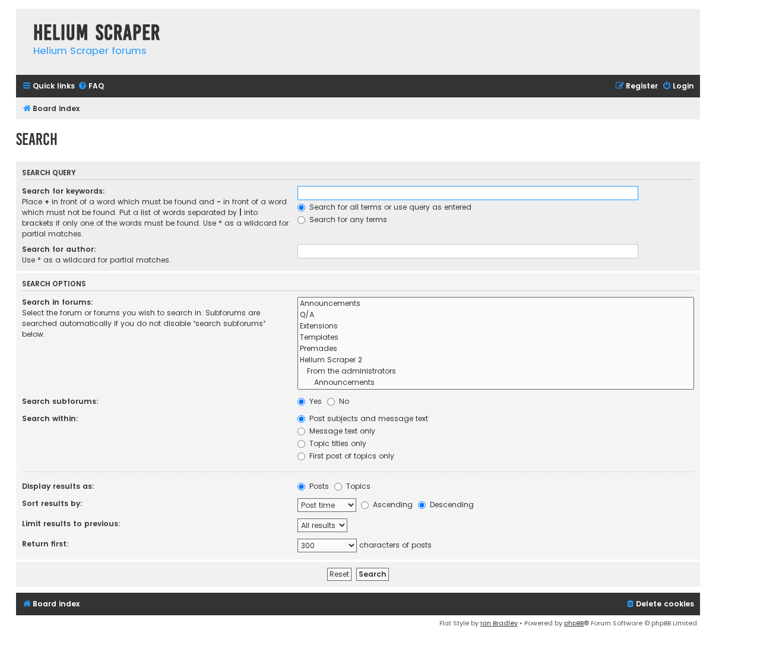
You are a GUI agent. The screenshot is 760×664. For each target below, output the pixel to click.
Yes (314, 401)
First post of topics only (350, 456)
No (343, 401)
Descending (451, 504)
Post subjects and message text (367, 418)
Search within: (50, 418)
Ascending (391, 504)
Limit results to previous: (71, 523)
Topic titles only (336, 443)
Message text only (341, 431)
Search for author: (59, 249)
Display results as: (58, 486)
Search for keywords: (63, 191)
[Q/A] (496, 315)
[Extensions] (496, 326)
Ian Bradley (499, 623)
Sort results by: (52, 503)
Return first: (45, 544)
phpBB (574, 623)
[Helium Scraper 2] (496, 360)
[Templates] (496, 337)
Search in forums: (57, 302)
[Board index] (21, 20)
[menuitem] (91, 86)
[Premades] (496, 349)
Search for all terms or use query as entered (389, 207)
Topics (357, 486)
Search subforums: (60, 401)
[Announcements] (496, 303)
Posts (318, 486)
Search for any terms (347, 219)
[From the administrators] (496, 371)
